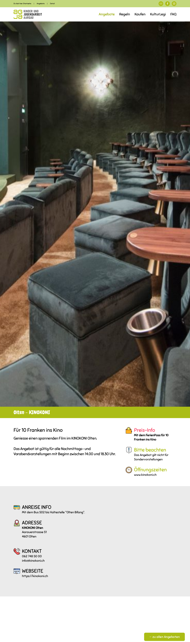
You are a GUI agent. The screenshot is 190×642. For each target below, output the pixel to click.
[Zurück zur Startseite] (28, 14)
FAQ (173, 14)
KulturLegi (158, 14)
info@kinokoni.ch (33, 561)
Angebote (107, 14)
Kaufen (140, 14)
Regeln (124, 14)
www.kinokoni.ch (145, 475)
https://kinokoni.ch (35, 576)
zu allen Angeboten (166, 637)
